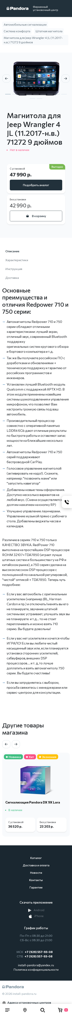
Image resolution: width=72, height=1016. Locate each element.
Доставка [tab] (12, 277)
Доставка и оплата (36, 865)
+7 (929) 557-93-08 (39, 952)
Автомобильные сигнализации (25, 24)
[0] (60, 1010)
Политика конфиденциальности (36, 969)
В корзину (39, 216)
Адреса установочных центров (29, 1002)
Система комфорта (17, 31)
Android (38, 910)
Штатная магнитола (48, 31)
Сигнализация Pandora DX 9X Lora (32, 802)
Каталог (36, 858)
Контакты (36, 880)
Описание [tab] (12, 251)
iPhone (39, 916)
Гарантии (36, 887)
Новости (36, 872)
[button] (7, 1010)
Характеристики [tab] (16, 260)
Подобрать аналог (36, 185)
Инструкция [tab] (13, 269)
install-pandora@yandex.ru (36, 965)
